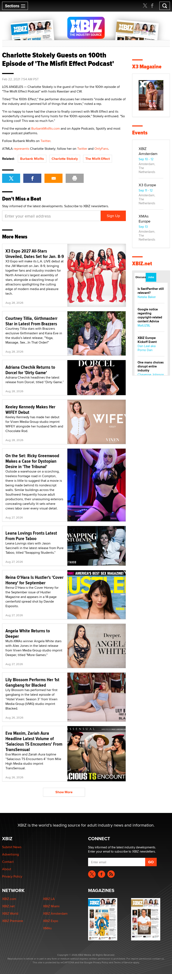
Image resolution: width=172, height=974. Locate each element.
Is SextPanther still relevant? (151, 290)
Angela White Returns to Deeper (27, 633)
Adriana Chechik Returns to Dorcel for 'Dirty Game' (30, 370)
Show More (64, 792)
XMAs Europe (144, 219)
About (6, 869)
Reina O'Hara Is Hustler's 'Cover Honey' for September (34, 580)
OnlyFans (101, 148)
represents (21, 148)
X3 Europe (147, 185)
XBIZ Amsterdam (148, 151)
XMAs (47, 928)
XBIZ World (10, 913)
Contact (8, 861)
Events (139, 133)
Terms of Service (123, 962)
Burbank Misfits (32, 158)
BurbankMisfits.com (45, 128)
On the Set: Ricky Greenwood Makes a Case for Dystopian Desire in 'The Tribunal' (32, 461)
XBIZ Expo (50, 920)
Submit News (11, 847)
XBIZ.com (9, 898)
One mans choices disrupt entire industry (151, 366)
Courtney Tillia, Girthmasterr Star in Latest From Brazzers (31, 321)
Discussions (140, 277)
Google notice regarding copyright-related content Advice (150, 315)
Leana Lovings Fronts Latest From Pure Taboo (31, 536)
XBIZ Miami (51, 906)
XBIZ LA (49, 898)
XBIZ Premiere (12, 920)
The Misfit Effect (97, 158)
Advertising (10, 854)
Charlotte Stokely (65, 158)
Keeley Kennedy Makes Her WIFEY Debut (30, 409)
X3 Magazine (147, 67)
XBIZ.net (142, 263)
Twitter (45, 140)
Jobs (151, 277)
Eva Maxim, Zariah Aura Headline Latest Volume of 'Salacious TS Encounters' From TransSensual (33, 741)
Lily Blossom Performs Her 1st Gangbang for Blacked (32, 682)
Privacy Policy (12, 876)
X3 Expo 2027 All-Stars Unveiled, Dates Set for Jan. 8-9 (34, 253)
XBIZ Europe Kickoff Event (147, 340)
